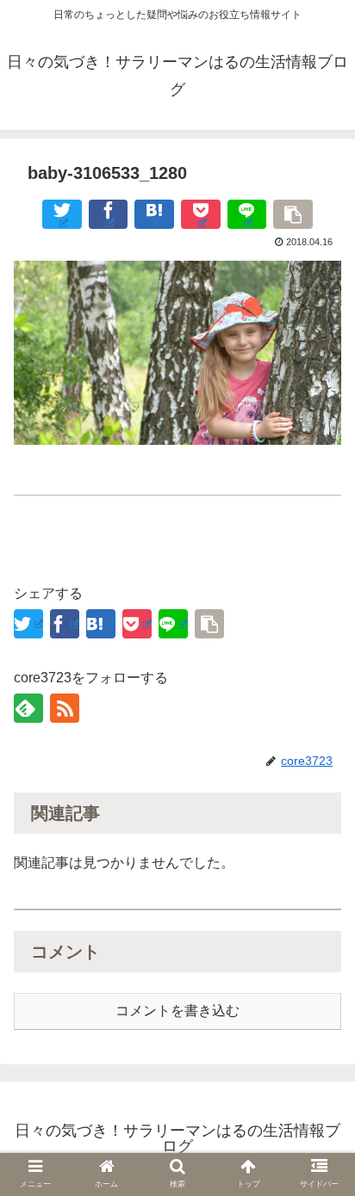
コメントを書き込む (177, 1010)
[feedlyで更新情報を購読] (28, 708)
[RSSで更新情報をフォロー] (64, 708)
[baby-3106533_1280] (154, 214)
